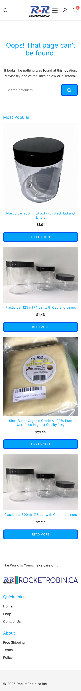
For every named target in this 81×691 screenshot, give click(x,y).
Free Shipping (14, 642)
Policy (8, 657)
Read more (40, 327)
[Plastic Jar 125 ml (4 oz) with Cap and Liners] (40, 275)
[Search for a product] (5, 10)
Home (7, 606)
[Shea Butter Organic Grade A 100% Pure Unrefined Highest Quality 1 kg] (40, 376)
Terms (8, 650)
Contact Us (12, 621)
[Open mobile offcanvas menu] (55, 10)
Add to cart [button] (40, 237)
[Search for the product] (69, 90)
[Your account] (65, 10)
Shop (7, 614)
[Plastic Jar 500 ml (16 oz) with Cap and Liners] (40, 482)
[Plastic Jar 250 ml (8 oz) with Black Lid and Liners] (40, 166)
